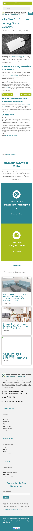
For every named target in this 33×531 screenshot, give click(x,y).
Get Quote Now (26, 94)
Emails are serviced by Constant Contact (12, 509)
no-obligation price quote (11, 135)
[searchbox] (16, 8)
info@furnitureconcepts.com (24, 3)
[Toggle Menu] (30, 13)
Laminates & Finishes (8, 454)
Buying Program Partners (9, 447)
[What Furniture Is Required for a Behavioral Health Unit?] (16, 343)
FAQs (4, 424)
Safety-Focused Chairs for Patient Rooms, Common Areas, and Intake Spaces (15, 297)
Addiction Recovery (7, 467)
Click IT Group (20, 521)
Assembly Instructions (8, 444)
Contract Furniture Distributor (11, 75)
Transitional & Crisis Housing (9, 477)
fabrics (7, 87)
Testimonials (6, 421)
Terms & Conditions (7, 428)
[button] (14, 528)
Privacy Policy (6, 431)
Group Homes (6, 474)
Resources (5, 419)
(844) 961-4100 (9, 3)
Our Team (5, 417)
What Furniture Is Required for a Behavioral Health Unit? (15, 355)
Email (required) (7, 491)
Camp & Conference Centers (10, 472)
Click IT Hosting (6, 522)
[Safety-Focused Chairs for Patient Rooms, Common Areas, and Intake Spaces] (16, 284)
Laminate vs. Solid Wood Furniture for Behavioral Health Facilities (16, 326)
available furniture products (17, 56)
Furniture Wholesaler (11, 154)
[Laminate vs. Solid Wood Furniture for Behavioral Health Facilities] (16, 314)
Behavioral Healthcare (8, 470)
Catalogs (5, 449)
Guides (4, 451)
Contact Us (5, 414)
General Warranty (7, 426)
